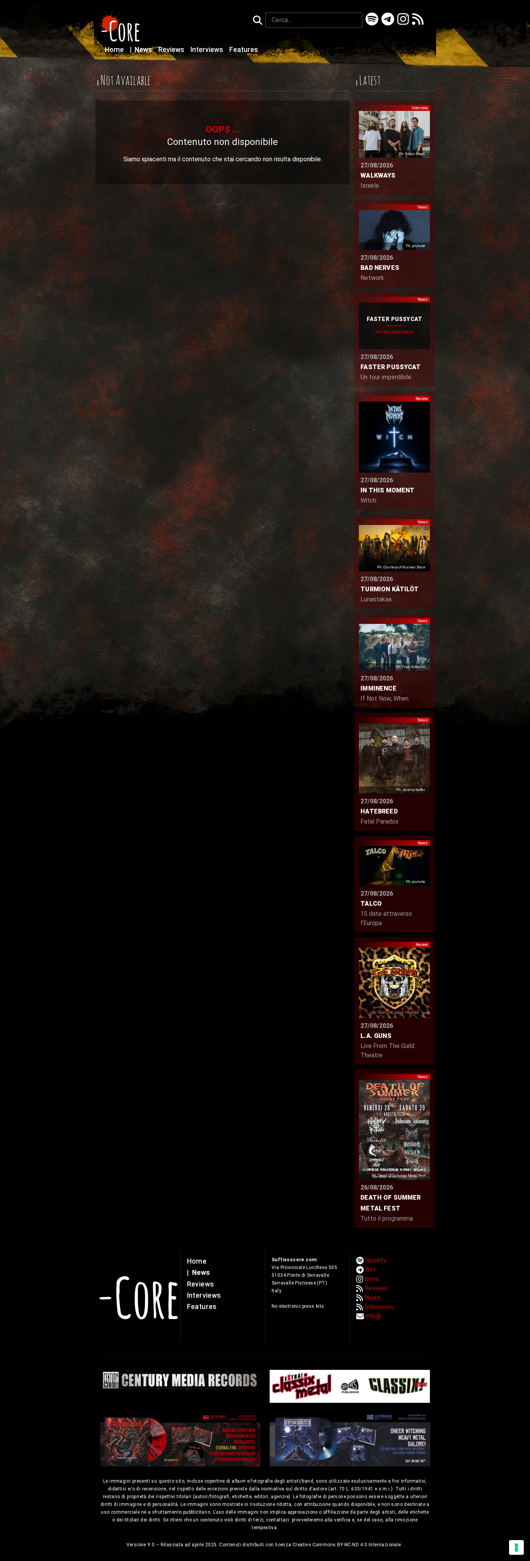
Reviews (172, 50)
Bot (370, 1269)
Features (243, 50)
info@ (373, 1316)
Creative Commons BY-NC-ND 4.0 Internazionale (347, 1544)
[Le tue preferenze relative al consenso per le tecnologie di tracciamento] (516, 1547)
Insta (372, 1279)
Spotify (375, 1260)
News (142, 50)
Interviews (208, 50)
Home (115, 50)
